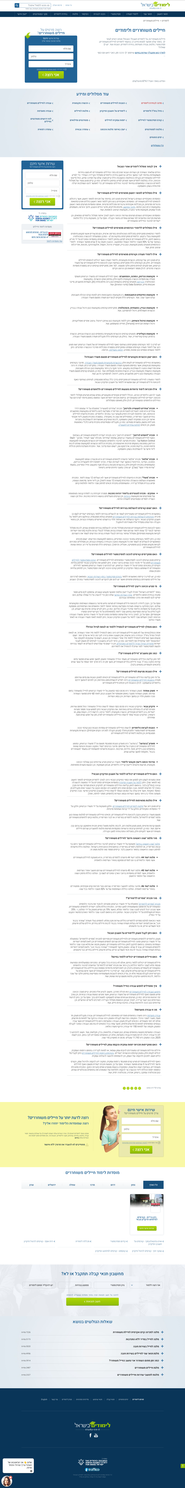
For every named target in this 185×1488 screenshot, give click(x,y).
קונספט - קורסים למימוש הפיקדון (110, 1251)
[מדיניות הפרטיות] (183, 1466)
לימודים (165, 20)
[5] (119, 81)
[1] (130, 81)
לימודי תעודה (132, 14)
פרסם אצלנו (57, 5)
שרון (31, 1185)
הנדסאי (85, 14)
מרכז (92, 1185)
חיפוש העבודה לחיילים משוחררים (144, 991)
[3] (125, 81)
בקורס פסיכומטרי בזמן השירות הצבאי (104, 576)
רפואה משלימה (116, 350)
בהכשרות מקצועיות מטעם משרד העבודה (103, 362)
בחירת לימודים (60, 14)
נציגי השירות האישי (123, 595)
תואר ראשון (162, 14)
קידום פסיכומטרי (118, 1241)
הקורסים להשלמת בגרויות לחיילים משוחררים (133, 516)
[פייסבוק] (90, 1435)
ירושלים (52, 1185)
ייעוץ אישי (22, 14)
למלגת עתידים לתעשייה (129, 425)
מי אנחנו (68, 5)
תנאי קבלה (110, 1399)
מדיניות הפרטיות (82, 1399)
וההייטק (140, 282)
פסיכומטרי (116, 14)
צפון (133, 1185)
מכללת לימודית (83, 1241)
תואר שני (148, 14)
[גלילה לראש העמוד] (183, 1480)
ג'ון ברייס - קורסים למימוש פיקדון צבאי (147, 1218)
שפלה (72, 1185)
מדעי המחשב (129, 207)
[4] (122, 81)
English (44, 1399)
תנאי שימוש (97, 1399)
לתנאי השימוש (52, 69)
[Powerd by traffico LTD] (92, 1470)
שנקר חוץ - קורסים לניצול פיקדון (147, 1251)
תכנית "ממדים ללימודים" (149, 904)
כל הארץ (153, 1185)
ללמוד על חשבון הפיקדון (130, 782)
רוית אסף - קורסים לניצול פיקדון (38, 1241)
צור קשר (54, 1399)
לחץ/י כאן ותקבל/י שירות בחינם (150, 52)
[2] (128, 81)
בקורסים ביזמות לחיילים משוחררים (98, 1053)
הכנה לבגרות (99, 14)
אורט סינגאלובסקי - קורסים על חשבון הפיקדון (148, 1243)
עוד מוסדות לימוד (54, 241)
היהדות (127, 496)
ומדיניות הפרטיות (42, 69)
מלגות (75, 14)
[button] (114, 167)
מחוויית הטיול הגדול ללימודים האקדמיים (135, 643)
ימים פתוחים (123, 1399)
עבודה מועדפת (153, 1015)
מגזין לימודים (67, 1399)
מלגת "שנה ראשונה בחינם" (148, 844)
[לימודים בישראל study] (155, 5)
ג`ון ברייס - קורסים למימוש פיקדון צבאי (37, 233)
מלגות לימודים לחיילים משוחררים (128, 806)
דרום (113, 1185)
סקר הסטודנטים (40, 14)
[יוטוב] (96, 1435)
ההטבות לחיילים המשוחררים (141, 680)
